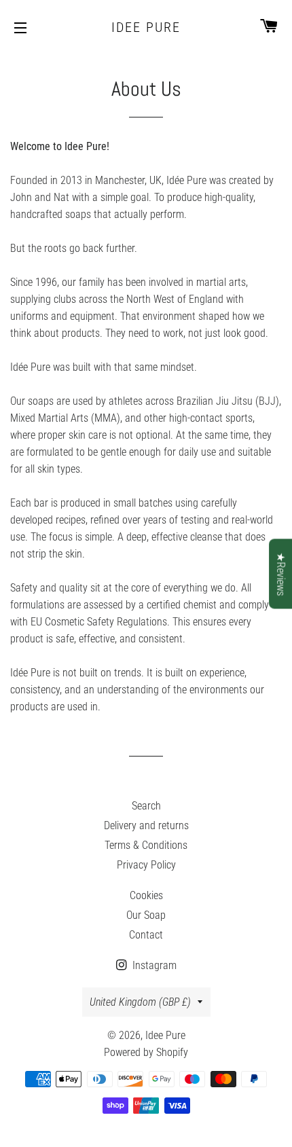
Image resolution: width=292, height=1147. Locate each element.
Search (146, 805)
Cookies (146, 895)
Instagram (153, 965)
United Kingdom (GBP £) (140, 1002)
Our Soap (146, 915)
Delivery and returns (146, 825)
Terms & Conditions (146, 845)
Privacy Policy (146, 864)
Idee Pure (146, 27)
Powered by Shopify (146, 1052)
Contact (146, 934)
